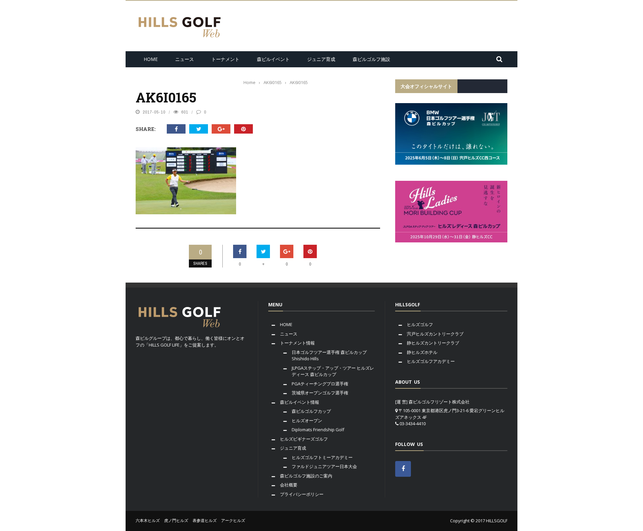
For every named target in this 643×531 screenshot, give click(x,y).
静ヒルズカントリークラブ (433, 343)
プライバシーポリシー (302, 494)
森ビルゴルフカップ (311, 411)
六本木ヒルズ (148, 520)
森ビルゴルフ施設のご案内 (306, 476)
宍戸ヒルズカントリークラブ (435, 334)
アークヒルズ (233, 520)
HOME (151, 59)
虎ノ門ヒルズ (176, 520)
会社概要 (288, 485)
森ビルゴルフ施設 (371, 59)
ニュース (184, 59)
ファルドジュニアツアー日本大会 (324, 466)
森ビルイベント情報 (299, 402)
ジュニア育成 (321, 59)
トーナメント (225, 59)
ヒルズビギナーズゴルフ (304, 439)
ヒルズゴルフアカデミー (431, 361)
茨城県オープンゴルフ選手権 (320, 393)
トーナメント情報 (297, 343)
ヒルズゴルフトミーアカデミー (322, 457)
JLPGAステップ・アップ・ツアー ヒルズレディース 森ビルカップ (333, 371)
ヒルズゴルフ (420, 324)
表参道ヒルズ (205, 520)
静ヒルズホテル (422, 352)
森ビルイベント (273, 59)
